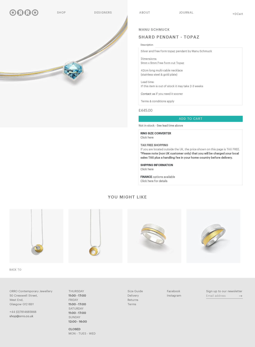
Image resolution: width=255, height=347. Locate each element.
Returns (133, 299)
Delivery (133, 295)
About (144, 12)
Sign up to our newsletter (224, 291)
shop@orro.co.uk (21, 316)
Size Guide (135, 291)
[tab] (147, 44)
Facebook (173, 291)
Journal (186, 12)
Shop (61, 12)
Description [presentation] (147, 45)
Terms (132, 304)
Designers (103, 12)
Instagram (174, 295)
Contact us (148, 94)
